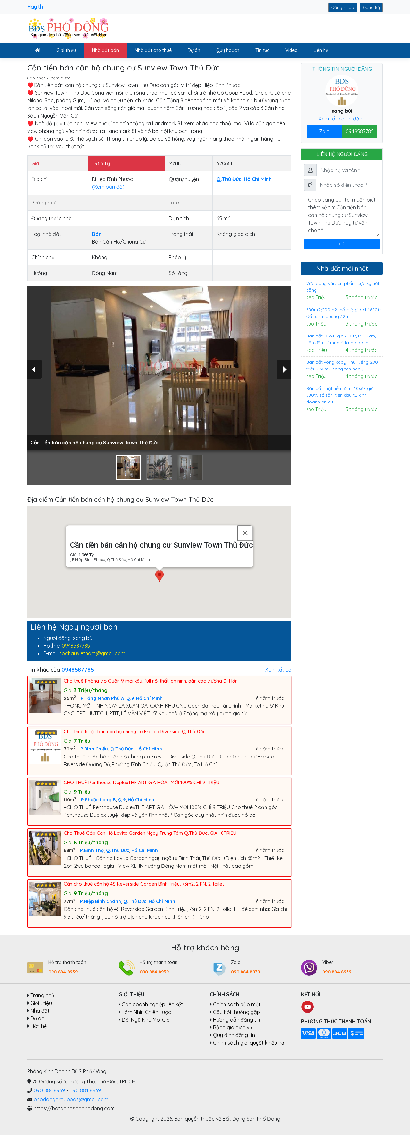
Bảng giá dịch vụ (232, 1027)
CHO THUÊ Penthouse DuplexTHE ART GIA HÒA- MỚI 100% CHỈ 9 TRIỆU (141, 782)
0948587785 (76, 645)
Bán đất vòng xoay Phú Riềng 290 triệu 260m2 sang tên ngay (342, 365)
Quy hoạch (227, 50)
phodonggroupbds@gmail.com (71, 1099)
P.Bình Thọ (92, 850)
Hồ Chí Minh (149, 698)
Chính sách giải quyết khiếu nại (249, 1043)
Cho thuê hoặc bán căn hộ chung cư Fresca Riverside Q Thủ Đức (135, 731)
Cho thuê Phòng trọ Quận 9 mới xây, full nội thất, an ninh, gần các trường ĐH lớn (151, 681)
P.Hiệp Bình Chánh (100, 901)
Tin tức (262, 50)
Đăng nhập (342, 7)
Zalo (324, 131)
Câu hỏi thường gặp (236, 1012)
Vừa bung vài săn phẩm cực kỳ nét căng (342, 286)
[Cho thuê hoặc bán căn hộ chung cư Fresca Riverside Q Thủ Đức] (46, 745)
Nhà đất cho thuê (153, 50)
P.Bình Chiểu (94, 749)
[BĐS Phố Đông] (68, 28)
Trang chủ (42, 995)
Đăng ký (371, 7)
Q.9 (130, 698)
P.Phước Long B (98, 800)
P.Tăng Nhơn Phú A (102, 698)
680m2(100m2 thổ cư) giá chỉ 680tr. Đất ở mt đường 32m (343, 313)
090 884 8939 (63, 972)
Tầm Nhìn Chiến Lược (146, 1012)
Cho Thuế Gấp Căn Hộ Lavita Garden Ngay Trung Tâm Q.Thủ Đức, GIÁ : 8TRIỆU (150, 833)
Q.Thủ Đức (121, 749)
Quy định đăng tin (234, 1035)
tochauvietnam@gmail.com (92, 653)
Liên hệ (321, 50)
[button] (159, 577)
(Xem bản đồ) (108, 187)
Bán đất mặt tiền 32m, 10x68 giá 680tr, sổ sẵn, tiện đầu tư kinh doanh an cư (340, 395)
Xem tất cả (278, 670)
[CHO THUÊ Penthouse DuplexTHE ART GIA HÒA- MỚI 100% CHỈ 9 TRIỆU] (46, 796)
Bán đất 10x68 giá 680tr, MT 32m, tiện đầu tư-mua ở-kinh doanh (341, 339)
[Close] (245, 533)
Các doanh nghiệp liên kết (152, 1004)
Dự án (194, 50)
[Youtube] (307, 1006)
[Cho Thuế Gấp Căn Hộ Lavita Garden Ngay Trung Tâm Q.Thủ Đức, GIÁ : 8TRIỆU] (46, 847)
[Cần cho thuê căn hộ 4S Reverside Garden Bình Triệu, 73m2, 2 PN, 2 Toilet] (46, 898)
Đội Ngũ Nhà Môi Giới (146, 1019)
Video (291, 50)
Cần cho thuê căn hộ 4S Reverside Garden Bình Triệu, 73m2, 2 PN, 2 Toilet (144, 884)
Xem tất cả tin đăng (341, 118)
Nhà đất (40, 1010)
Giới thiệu (66, 50)
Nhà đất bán (105, 50)
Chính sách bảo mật (237, 1004)
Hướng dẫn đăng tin (236, 1019)
